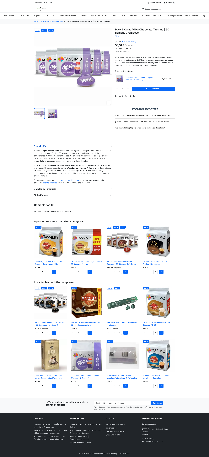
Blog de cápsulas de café (80, 443)
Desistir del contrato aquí (116, 431)
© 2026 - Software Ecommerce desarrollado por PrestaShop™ (104, 453)
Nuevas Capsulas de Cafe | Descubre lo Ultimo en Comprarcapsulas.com (50, 431)
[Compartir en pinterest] (134, 96)
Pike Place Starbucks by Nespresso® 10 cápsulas (122, 323)
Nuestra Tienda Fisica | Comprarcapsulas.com (79, 437)
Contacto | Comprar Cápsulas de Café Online (85, 425)
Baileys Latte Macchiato (70, 180)
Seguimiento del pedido (115, 424)
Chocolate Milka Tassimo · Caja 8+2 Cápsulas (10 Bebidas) (85, 376)
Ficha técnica (41, 195)
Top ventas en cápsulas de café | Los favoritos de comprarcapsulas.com (49, 437)
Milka (117, 36)
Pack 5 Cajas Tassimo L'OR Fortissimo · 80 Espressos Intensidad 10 (50, 323)
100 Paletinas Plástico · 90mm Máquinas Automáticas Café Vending (122, 376)
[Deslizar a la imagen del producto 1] (39, 113)
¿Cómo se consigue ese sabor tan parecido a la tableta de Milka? (143, 121)
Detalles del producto (45, 189)
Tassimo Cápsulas (49, 183)
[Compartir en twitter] (130, 96)
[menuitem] (10, 16)
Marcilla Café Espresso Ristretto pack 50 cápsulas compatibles (86, 323)
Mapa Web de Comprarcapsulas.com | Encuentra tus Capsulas (86, 431)
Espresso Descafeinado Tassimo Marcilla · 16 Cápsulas (156, 376)
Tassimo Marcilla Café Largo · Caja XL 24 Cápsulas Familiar (86, 262)
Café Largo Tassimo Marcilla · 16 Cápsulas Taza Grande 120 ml (48, 262)
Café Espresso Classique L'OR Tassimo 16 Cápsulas (155, 262)
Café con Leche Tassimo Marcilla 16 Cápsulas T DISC (157, 323)
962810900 (149, 439)
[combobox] (158, 9)
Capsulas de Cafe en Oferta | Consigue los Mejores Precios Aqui (50, 425)
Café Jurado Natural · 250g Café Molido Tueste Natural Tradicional (48, 376)
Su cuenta (110, 419)
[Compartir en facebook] (126, 96)
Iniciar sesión (111, 428)
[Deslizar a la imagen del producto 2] (52, 113)
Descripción (40, 146)
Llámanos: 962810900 (43, 3)
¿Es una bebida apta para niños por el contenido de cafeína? (143, 127)
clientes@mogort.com (154, 441)
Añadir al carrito (154, 89)
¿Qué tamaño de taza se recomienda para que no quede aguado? (143, 115)
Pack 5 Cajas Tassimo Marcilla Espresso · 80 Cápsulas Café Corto (121, 262)
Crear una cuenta (113, 435)
